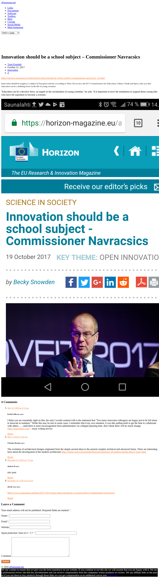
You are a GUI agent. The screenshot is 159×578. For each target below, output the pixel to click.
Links (10, 8)
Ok (108, 575)
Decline (114, 575)
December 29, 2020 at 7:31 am (20, 460)
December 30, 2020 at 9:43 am (20, 480)
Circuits (11, 21)
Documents (13, 10)
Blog (9, 19)
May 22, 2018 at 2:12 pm (18, 408)
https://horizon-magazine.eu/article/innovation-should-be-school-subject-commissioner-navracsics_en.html (53, 78)
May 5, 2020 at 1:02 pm (17, 437)
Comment (6, 556)
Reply (10, 434)
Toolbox (11, 16)
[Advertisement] (59, 43)
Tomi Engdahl (14, 64)
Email (4, 521)
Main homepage (15, 27)
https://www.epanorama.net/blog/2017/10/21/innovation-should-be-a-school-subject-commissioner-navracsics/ (61, 493)
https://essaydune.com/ (18, 428)
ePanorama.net (8, 2)
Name (4, 515)
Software (11, 13)
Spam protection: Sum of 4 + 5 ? (17, 533)
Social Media (13, 24)
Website (5, 527)
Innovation (12, 70)
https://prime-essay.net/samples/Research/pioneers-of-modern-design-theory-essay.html (104, 452)
